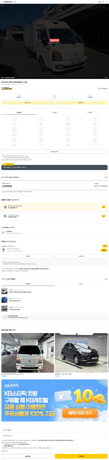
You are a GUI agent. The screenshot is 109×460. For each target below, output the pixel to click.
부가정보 (90, 112)
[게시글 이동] (54, 291)
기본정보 (54, 112)
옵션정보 (19, 112)
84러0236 (10, 2)
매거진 (81, 284)
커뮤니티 (28, 284)
